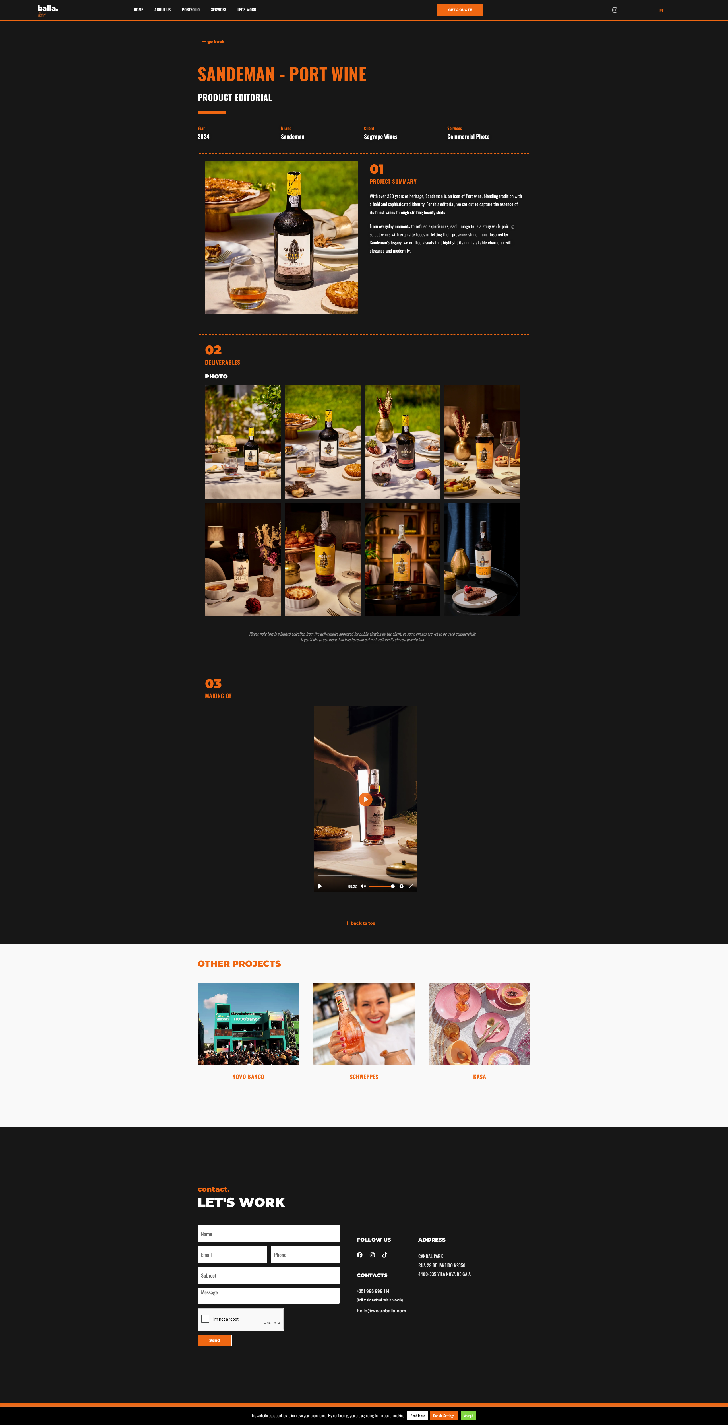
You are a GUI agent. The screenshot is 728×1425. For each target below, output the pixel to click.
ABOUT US (162, 9)
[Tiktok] (385, 1255)
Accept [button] (468, 1415)
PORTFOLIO (191, 9)
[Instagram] (614, 10)
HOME (138, 9)
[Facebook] (360, 1255)
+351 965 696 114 (373, 1291)
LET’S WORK (246, 9)
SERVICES (218, 9)
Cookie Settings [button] (443, 1415)
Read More (418, 1415)
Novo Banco (248, 1076)
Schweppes (364, 1076)
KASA (479, 1076)
